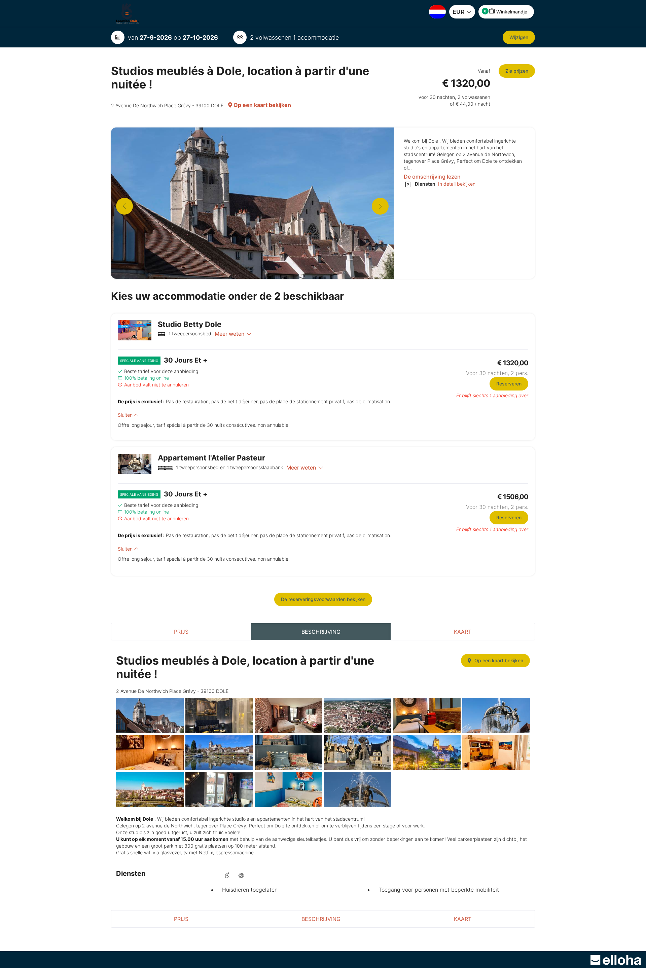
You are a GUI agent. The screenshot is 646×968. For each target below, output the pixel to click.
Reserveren (509, 383)
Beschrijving (320, 631)
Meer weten (230, 333)
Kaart (462, 631)
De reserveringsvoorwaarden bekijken (323, 599)
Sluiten (126, 415)
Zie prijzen (516, 71)
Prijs (181, 631)
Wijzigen (518, 37)
